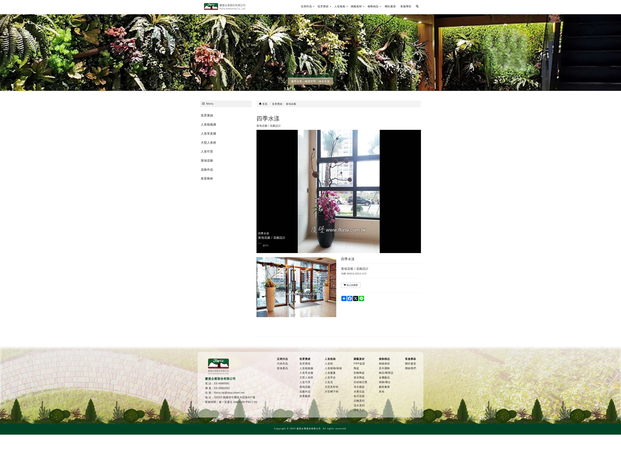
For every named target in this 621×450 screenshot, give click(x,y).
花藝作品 (207, 169)
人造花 (329, 382)
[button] (259, 191)
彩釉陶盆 (359, 372)
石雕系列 (359, 400)
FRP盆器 (359, 363)
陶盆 (356, 368)
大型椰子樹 (331, 391)
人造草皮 (330, 377)
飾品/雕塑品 (386, 372)
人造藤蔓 (330, 372)
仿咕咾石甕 (360, 382)
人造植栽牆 (208, 124)
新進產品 (282, 368)
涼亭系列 (359, 410)
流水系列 (359, 405)
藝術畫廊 (384, 386)
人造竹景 (207, 151)
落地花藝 (207, 160)
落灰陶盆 (359, 377)
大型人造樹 (208, 142)
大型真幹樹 (331, 386)
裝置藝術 (207, 178)
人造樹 (329, 363)
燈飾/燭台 (385, 382)
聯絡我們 (410, 368)
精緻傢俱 (384, 363)
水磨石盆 (359, 391)
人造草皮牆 (208, 133)
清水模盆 (359, 386)
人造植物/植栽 (333, 368)
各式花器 (359, 396)
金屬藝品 (384, 377)
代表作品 (282, 363)
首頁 (264, 104)
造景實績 (207, 115)
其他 (381, 391)
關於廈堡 (410, 363)
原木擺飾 (384, 368)
